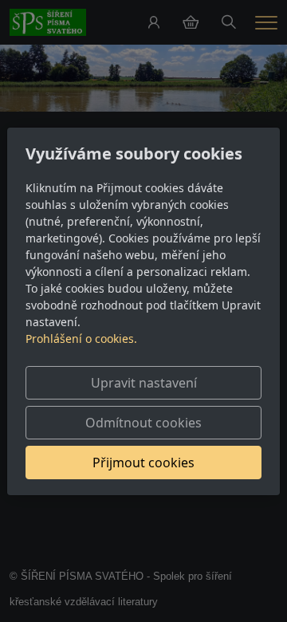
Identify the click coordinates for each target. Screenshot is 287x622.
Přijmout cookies (143, 462)
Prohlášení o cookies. (81, 338)
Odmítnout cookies (143, 422)
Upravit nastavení (144, 383)
